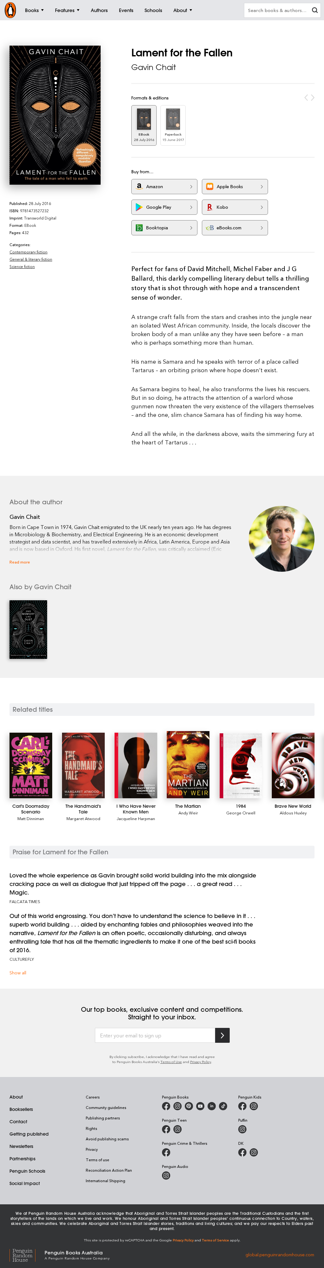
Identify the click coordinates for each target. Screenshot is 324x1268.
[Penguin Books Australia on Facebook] (166, 1106)
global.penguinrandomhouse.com (280, 1254)
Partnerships (22, 1159)
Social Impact (24, 1183)
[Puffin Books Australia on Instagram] (242, 1129)
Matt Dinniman (30, 818)
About (16, 1097)
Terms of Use (171, 1061)
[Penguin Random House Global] (27, 1254)
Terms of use (97, 1160)
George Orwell (240, 813)
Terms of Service (215, 1240)
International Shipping (105, 1180)
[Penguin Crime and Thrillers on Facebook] (166, 1152)
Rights (91, 1128)
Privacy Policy (200, 1061)
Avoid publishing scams (107, 1139)
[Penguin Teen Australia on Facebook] (166, 1129)
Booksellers (21, 1109)
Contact (18, 1122)
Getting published (29, 1134)
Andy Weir (188, 813)
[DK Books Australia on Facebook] (242, 1152)
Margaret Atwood (83, 818)
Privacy (92, 1149)
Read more (19, 562)
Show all (17, 972)
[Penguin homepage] (10, 10)
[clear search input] (315, 11)
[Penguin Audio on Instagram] (166, 1175)
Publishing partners (103, 1118)
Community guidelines (106, 1107)
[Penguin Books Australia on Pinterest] (189, 1106)
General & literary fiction (30, 259)
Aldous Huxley (293, 813)
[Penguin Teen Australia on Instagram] (177, 1129)
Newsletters (21, 1146)
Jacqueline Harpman (136, 818)
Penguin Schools (27, 1171)
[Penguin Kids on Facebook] (242, 1106)
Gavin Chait (153, 67)
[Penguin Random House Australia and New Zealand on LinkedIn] (212, 1106)
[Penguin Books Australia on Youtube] (200, 1106)
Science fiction (22, 266)
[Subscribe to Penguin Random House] (222, 1035)
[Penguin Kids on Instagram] (254, 1106)
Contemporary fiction (28, 252)
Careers (93, 1097)
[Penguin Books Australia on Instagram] (177, 1106)
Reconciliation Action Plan (109, 1170)
